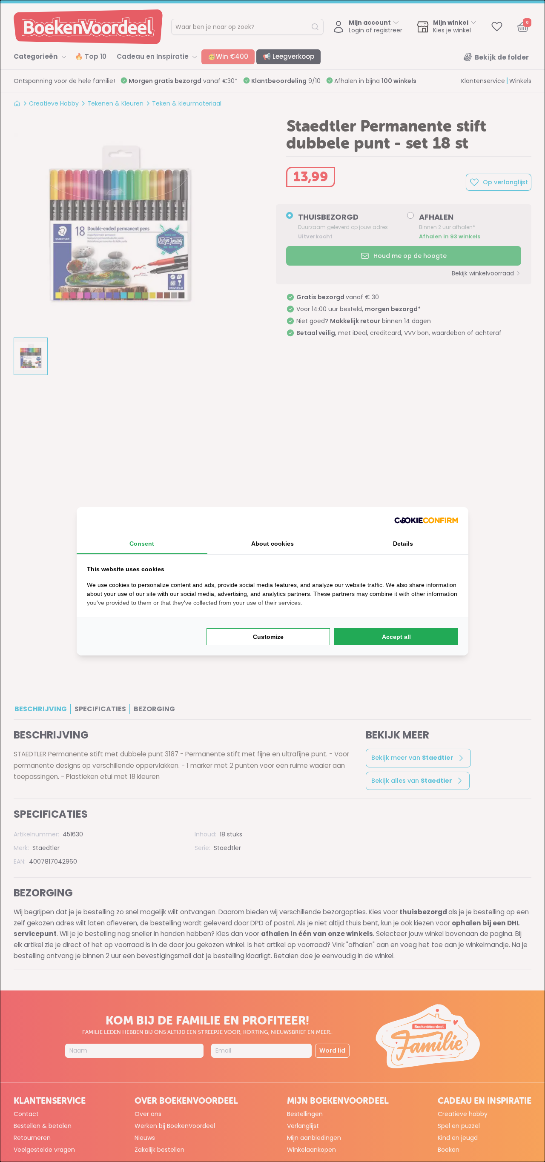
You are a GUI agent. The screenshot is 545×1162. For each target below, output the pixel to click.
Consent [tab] (141, 543)
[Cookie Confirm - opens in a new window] (426, 520)
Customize (268, 636)
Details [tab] (403, 543)
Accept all (396, 636)
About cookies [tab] (272, 543)
